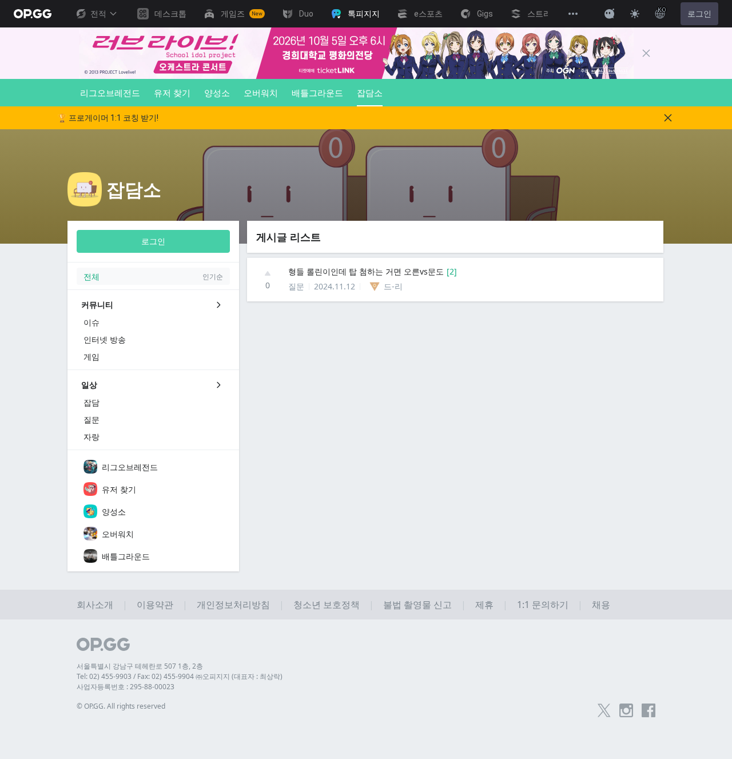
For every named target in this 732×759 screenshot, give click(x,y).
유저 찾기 (172, 92)
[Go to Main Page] (32, 13)
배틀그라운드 (317, 92)
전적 (98, 13)
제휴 (484, 604)
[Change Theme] (634, 13)
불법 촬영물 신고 (417, 604)
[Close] (646, 53)
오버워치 (261, 92)
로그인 (699, 13)
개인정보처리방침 (233, 604)
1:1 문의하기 (542, 604)
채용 (601, 604)
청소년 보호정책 (326, 604)
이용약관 (155, 604)
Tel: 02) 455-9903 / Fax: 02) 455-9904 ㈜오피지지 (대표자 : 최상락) (180, 676)
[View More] (573, 13)
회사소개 (95, 604)
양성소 (217, 92)
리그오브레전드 (110, 92)
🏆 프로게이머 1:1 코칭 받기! (107, 117)
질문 (296, 286)
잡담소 (370, 92)
